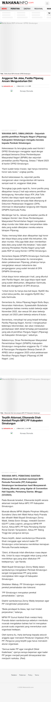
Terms (37, 675)
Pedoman (22, 675)
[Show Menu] (47, 3)
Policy (30, 675)
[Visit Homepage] (18, 3)
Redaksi (14, 675)
